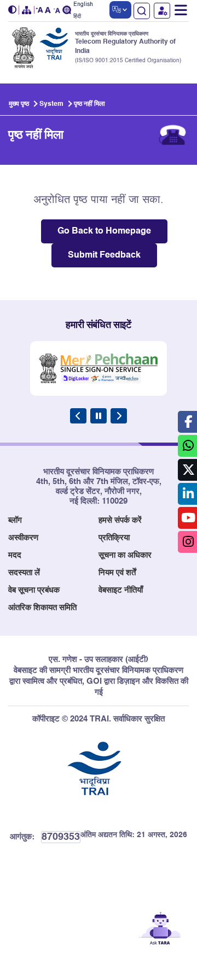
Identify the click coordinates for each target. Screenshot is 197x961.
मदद (14, 555)
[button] (13, 10)
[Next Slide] (119, 415)
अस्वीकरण (23, 538)
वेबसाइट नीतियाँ (121, 590)
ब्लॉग (15, 520)
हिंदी (77, 16)
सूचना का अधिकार (125, 555)
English (83, 4)
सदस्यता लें (24, 573)
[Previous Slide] (78, 415)
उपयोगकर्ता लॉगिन (162, 11)
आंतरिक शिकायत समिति (42, 608)
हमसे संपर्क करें (120, 520)
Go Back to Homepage (104, 231)
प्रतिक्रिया (114, 538)
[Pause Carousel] (98, 415)
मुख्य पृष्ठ (19, 104)
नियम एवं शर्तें (117, 573)
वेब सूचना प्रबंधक (34, 590)
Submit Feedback (104, 255)
